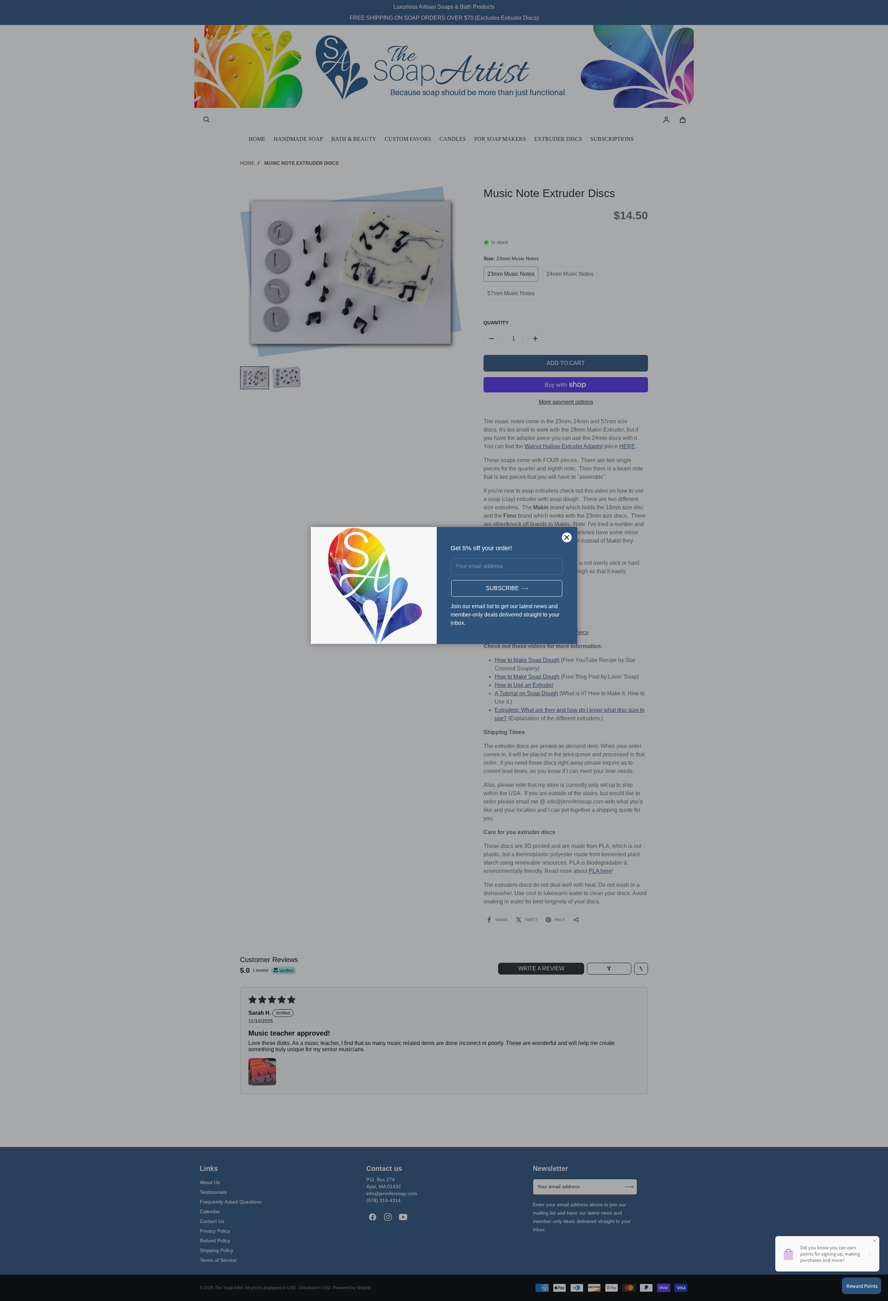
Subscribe (502, 588)
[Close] (567, 537)
